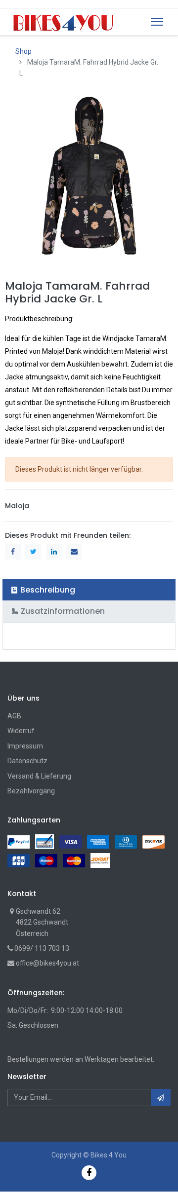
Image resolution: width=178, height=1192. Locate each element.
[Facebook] (89, 1172)
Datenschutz (27, 761)
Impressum (25, 746)
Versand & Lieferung (39, 776)
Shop (23, 51)
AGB (14, 716)
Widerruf (21, 731)
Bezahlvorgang (31, 791)
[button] (161, 1097)
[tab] (89, 589)
